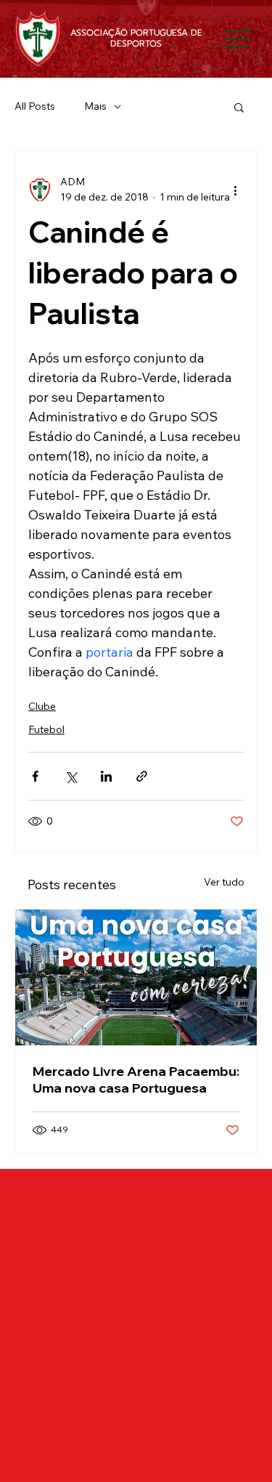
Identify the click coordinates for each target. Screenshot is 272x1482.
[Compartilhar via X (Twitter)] (71, 776)
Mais (95, 106)
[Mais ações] (235, 189)
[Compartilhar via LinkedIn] (106, 776)
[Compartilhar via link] (142, 776)
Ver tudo (224, 881)
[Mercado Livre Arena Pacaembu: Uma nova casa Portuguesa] (136, 977)
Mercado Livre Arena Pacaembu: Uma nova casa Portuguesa (136, 1079)
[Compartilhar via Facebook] (35, 776)
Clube (42, 706)
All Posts (35, 106)
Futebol (46, 729)
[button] (239, 107)
